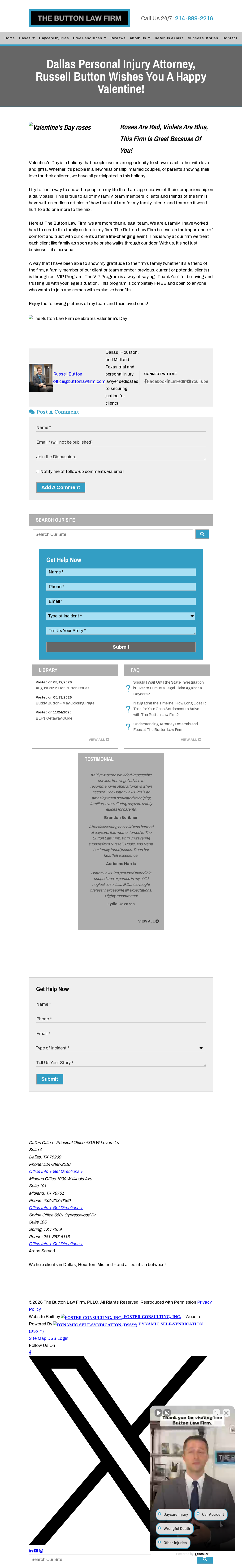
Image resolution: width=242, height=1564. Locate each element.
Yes (128, 790)
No (112, 790)
